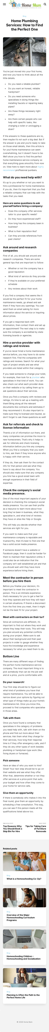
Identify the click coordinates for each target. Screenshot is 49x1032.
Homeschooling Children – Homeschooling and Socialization (24, 957)
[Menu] (4, 4)
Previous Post (12, 828)
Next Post (35, 828)
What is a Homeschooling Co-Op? (24, 878)
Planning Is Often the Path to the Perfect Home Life (23, 996)
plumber (36, 377)
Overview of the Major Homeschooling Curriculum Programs (21, 917)
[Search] (45, 4)
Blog (24, 16)
